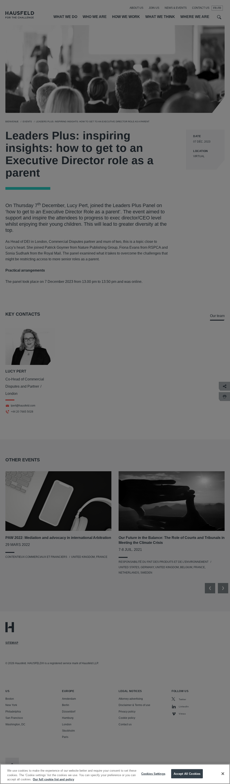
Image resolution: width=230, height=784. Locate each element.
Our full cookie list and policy (53, 779)
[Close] (223, 774)
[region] (115, 774)
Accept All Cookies (187, 773)
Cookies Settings (153, 773)
